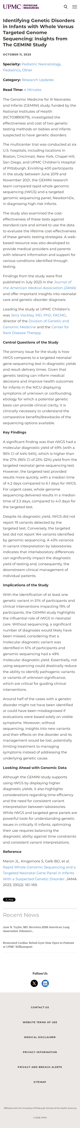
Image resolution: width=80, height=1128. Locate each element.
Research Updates (38, 80)
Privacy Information (40, 1052)
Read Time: (13, 90)
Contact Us (40, 1007)
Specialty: (12, 64)
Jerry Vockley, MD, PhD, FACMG (38, 315)
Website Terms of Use (40, 1022)
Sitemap (40, 1081)
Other (27, 70)
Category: (12, 80)
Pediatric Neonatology (41, 64)
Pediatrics (11, 70)
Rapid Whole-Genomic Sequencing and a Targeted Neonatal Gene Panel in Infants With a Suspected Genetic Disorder (39, 873)
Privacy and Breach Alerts (40, 1067)
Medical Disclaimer (40, 1037)
